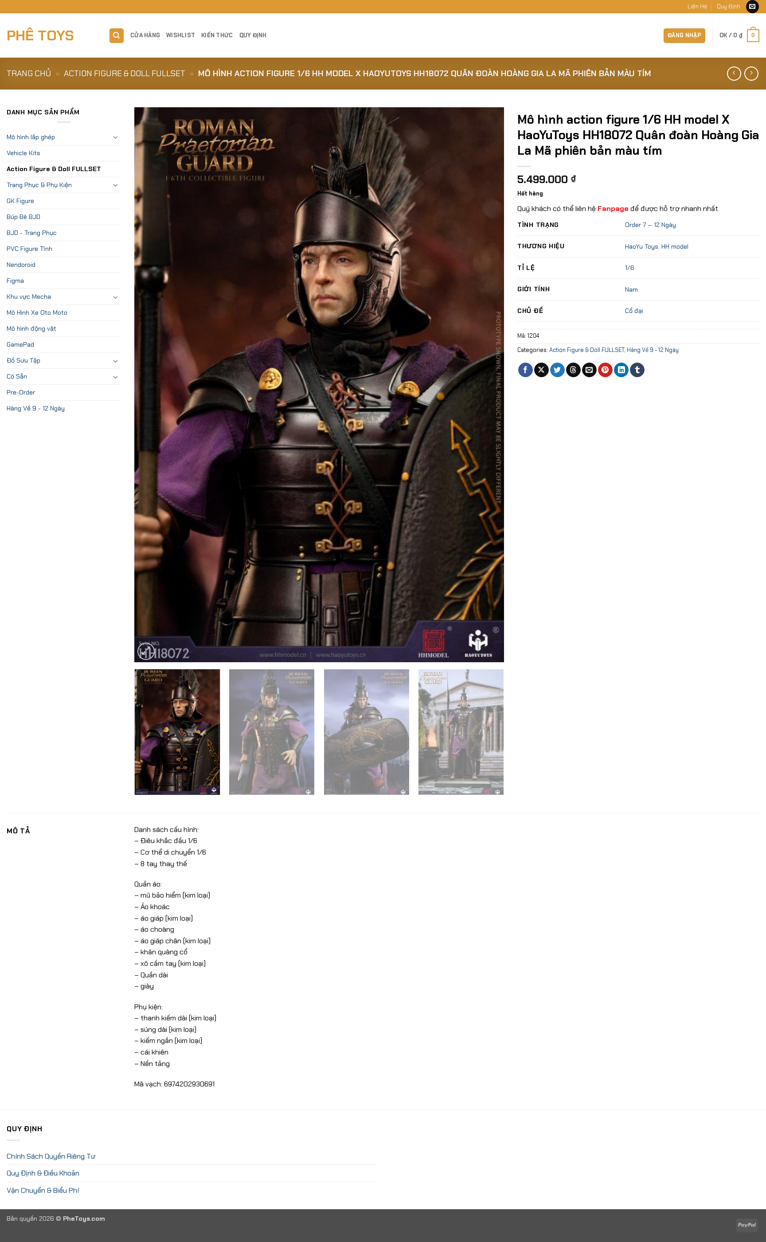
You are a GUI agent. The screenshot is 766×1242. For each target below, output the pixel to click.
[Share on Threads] (573, 370)
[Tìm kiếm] (116, 35)
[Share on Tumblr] (637, 370)
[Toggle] (115, 137)
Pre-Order (21, 392)
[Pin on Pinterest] (605, 370)
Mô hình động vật (31, 328)
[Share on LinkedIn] (621, 370)
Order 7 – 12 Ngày (650, 225)
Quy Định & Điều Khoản (43, 1173)
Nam (631, 289)
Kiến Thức (217, 35)
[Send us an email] (752, 6)
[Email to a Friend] (589, 370)
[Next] (485, 384)
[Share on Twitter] (557, 370)
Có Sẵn (17, 376)
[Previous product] (751, 73)
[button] (684, 35)
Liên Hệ (697, 6)
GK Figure (20, 201)
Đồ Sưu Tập (23, 360)
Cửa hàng (145, 35)
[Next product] (734, 73)
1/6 (629, 268)
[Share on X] (541, 370)
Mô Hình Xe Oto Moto (37, 312)
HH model (674, 246)
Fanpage (613, 208)
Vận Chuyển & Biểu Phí (43, 1190)
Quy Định (728, 6)
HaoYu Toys (641, 246)
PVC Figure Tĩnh (29, 249)
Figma (15, 281)
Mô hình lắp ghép (31, 137)
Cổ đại (634, 311)
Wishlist (180, 35)
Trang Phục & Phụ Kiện (39, 185)
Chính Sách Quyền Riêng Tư (51, 1156)
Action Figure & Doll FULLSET (124, 73)
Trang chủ (29, 73)
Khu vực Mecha (29, 297)
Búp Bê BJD (23, 217)
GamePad (20, 344)
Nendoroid (21, 265)
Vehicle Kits (23, 153)
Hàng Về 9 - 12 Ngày (36, 408)
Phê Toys (40, 35)
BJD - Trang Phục (32, 233)
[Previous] (153, 384)
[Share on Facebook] (525, 370)
